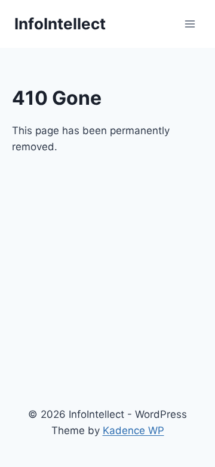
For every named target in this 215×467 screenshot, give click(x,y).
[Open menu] (190, 23)
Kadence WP (133, 430)
